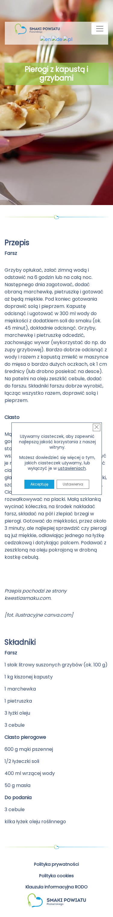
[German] (57, 39)
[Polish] (68, 39)
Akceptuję (39, 484)
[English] (46, 39)
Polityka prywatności (56, 864)
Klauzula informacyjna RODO (57, 887)
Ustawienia (72, 484)
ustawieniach (72, 468)
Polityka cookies (56, 876)
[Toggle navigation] (99, 29)
